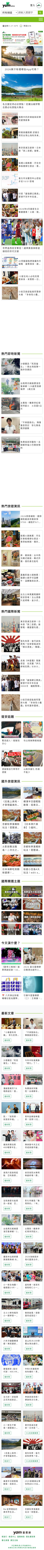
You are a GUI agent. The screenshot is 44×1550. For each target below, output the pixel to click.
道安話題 (7, 717)
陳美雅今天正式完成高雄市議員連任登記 (32, 1147)
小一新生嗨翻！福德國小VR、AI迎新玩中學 (11, 1287)
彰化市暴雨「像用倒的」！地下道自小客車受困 (32, 1203)
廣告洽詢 (14, 1540)
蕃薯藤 (8, 5)
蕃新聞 (7, 1040)
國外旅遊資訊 (10, 781)
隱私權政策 (30, 1537)
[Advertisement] (22, 327)
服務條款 (21, 1537)
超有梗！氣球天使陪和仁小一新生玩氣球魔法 (32, 1287)
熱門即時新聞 (10, 354)
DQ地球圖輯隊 (32, 1433)
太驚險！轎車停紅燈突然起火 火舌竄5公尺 (32, 1231)
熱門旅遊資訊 (10, 506)
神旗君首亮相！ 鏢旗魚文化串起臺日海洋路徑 (32, 1400)
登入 (32, 5)
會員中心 (12, 1537)
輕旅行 (7, 1461)
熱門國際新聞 (10, 611)
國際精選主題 (10, 881)
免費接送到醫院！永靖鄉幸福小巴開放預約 (32, 1091)
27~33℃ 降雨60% (21, 26)
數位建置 (5, 1540)
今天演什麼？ (10, 943)
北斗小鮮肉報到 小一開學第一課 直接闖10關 (11, 1315)
